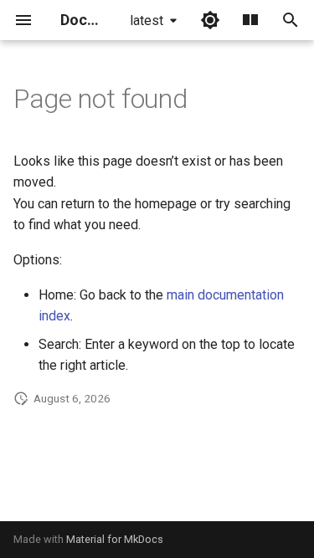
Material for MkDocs (114, 539)
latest (146, 20)
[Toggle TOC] (250, 20)
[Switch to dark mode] (210, 20)
